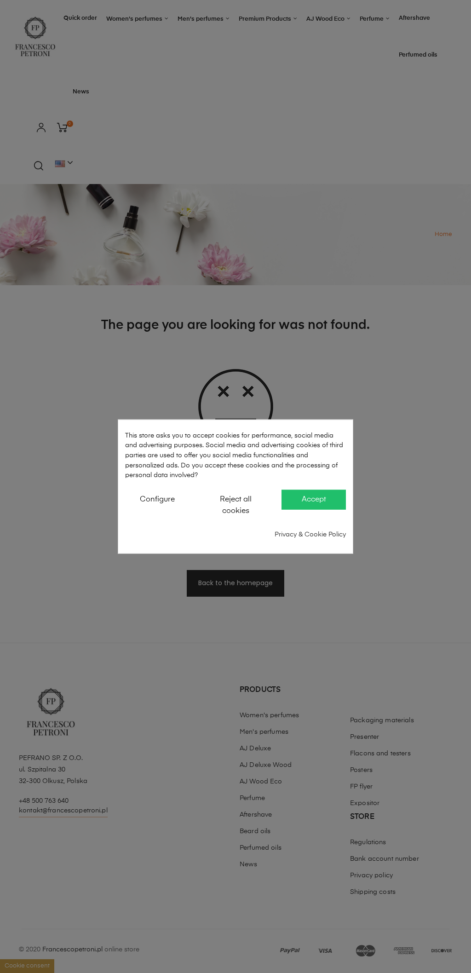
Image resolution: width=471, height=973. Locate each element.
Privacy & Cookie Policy (310, 534)
